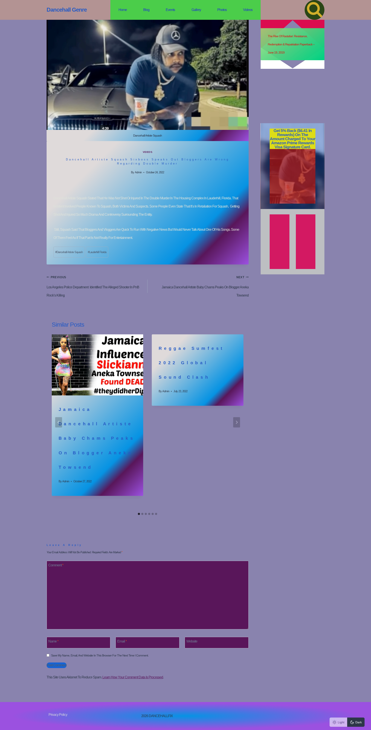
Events (170, 10)
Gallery (196, 10)
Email (122, 641)
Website (191, 641)
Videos (247, 10)
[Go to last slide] (58, 422)
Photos (222, 10)
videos (147, 152)
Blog (146, 10)
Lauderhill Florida (97, 252)
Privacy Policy (58, 714)
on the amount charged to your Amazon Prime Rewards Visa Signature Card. (292, 138)
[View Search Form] (314, 10)
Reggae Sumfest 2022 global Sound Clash (192, 363)
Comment (55, 565)
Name (53, 641)
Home (123, 10)
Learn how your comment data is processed (132, 677)
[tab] (139, 514)
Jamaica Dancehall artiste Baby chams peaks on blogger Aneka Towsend (205, 286)
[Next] (236, 422)
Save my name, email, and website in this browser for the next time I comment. (100, 655)
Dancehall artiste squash (69, 252)
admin (138, 172)
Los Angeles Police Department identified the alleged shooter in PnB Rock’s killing (93, 286)
